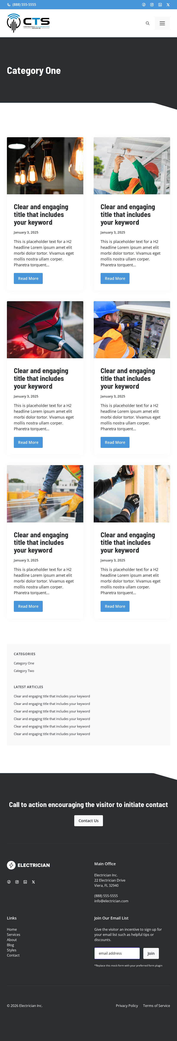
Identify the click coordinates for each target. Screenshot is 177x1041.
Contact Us (89, 820)
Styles (11, 950)
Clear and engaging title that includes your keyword (41, 214)
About (12, 939)
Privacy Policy (127, 1005)
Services (13, 934)
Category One (24, 663)
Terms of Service (156, 1005)
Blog (10, 945)
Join (151, 953)
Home (12, 929)
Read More (28, 278)
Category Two (24, 671)
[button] (148, 23)
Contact (13, 955)
